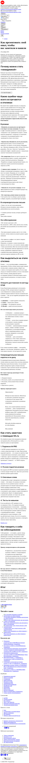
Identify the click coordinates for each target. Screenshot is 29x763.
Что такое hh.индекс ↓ (6, 92)
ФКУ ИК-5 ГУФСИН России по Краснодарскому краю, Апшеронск (15, 667)
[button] (2, 30)
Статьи (5, 38)
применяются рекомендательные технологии (14, 745)
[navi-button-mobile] (2, 35)
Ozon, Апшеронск (22, 663)
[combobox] (7, 758)
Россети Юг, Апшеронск (21, 651)
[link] (3, 27)
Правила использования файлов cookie (11, 12)
